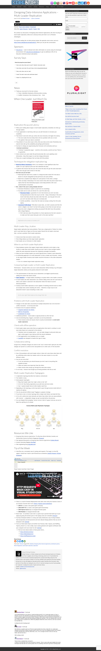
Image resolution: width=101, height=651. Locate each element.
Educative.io (19, 50)
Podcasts (22, 543)
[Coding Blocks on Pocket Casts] (67, 4)
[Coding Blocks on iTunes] (52, 4)
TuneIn (35, 29)
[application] (38, 24)
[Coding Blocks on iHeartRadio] (70, 4)
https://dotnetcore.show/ (26, 532)
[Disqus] (38, 591)
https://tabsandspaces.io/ (26, 534)
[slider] (59, 24)
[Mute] (56, 24)
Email (66, 20)
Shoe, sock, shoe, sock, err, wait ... (24, 71)
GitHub (27, 522)
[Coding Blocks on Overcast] (61, 4)
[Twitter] (18, 541)
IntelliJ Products (52, 453)
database (32, 543)
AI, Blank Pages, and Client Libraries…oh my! (75, 119)
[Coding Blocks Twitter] (82, 4)
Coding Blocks (54, 440)
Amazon (41, 438)
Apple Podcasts (24, 29)
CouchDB (20, 338)
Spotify (30, 29)
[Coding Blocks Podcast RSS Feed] (76, 4)
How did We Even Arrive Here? (72, 116)
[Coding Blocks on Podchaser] (64, 4)
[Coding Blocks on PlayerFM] (58, 4)
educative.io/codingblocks (33, 52)
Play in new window (24, 27)
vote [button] (16, 82)
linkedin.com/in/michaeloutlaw (27, 566)
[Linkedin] (22, 541)
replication (35, 545)
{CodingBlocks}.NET (25, 2)
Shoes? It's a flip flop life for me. (23, 77)
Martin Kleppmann (18, 545)
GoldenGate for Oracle (24, 314)
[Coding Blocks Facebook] (85, 4)
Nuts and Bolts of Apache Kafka (72, 126)
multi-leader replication (28, 545)
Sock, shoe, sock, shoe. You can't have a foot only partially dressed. (31, 68)
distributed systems (55, 543)
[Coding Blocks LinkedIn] (79, 4)
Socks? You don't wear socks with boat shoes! (27, 74)
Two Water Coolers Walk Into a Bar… (73, 113)
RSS (39, 29)
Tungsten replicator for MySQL (26, 310)
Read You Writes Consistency (24, 164)
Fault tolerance (20, 277)
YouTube (33, 442)
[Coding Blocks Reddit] (88, 4)
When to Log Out (69, 106)
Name (66, 17)
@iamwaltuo (23, 568)
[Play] (16, 24)
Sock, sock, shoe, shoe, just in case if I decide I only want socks (30, 65)
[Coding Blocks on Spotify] (55, 4)
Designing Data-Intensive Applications (42, 543)
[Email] (25, 541)
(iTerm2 (36, 503)
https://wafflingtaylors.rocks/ (28, 536)
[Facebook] (20, 541)
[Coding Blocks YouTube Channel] (73, 4)
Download (33, 27)
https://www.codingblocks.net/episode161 (25, 42)
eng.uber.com (31, 444)
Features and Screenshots (45, 503)
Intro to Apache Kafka (70, 129)
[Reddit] (15, 541)
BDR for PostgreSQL (23, 312)
